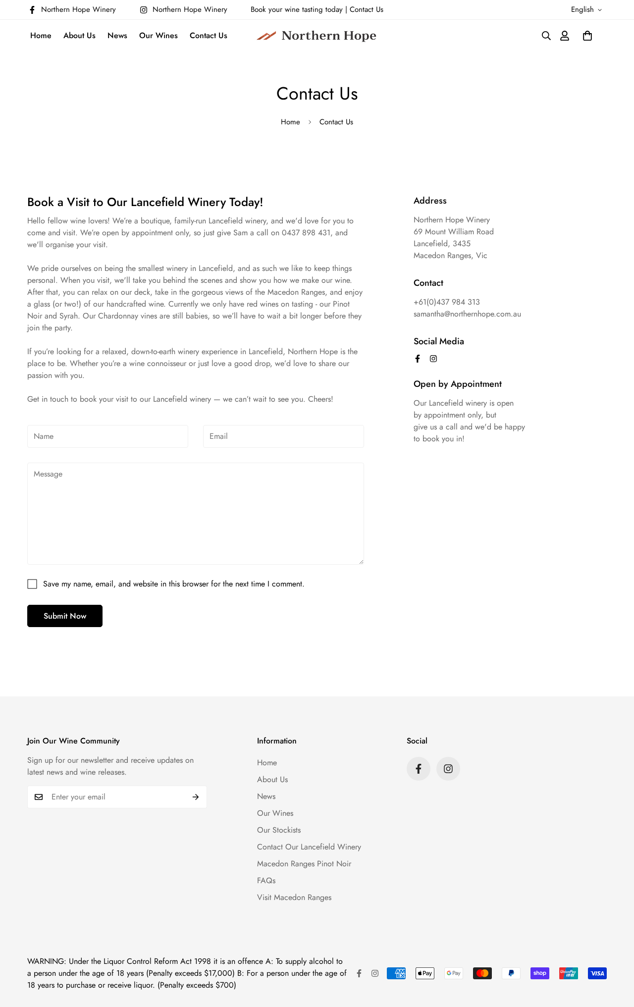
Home (41, 35)
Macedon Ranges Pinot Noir (304, 863)
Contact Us (366, 9)
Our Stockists (279, 830)
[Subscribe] (196, 797)
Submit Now (65, 616)
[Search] (533, 36)
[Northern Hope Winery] (317, 36)
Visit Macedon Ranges (294, 897)
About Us (79, 35)
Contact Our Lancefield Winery (309, 846)
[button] (587, 35)
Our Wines (158, 35)
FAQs (266, 880)
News (117, 35)
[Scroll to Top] (614, 953)
